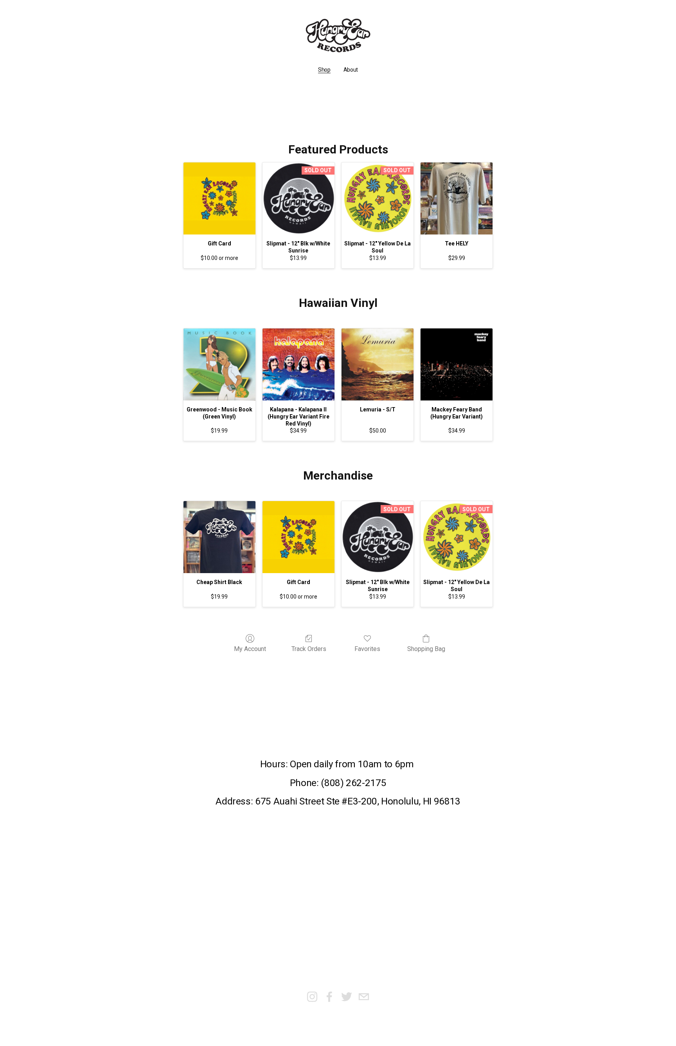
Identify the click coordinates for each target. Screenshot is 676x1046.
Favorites (367, 649)
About (350, 70)
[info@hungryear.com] (363, 996)
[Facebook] (329, 996)
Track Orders (308, 649)
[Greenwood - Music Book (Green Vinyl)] (219, 364)
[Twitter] (346, 996)
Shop (324, 70)
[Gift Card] (219, 198)
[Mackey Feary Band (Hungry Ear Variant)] (457, 364)
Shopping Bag (426, 649)
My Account (250, 649)
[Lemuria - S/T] (378, 364)
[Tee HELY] (457, 198)
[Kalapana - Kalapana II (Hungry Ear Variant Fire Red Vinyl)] (298, 364)
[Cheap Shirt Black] (219, 537)
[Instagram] (312, 996)
